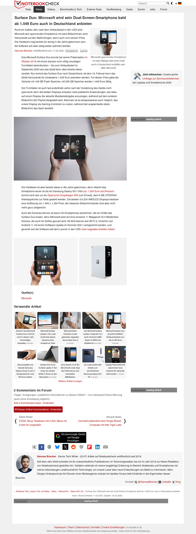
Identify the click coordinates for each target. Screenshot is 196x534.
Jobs (152, 9)
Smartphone (72, 50)
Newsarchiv (63, 491)
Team (71, 527)
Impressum (60, 527)
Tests (28, 9)
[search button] (168, 3)
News (39, 9)
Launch (83, 50)
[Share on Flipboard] (89, 447)
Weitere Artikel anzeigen (70, 381)
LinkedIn (166, 481)
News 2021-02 (77, 491)
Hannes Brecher (23, 50)
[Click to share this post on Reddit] (73, 447)
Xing (177, 481)
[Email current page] (105, 447)
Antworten (48, 403)
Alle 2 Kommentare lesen (27, 403)
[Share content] (34, 447)
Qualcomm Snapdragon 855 (63, 195)
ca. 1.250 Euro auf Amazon (98, 191)
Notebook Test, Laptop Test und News (32, 491)
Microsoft (26, 298)
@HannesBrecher (147, 481)
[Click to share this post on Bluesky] (57, 447)
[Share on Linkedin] (97, 447)
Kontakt (95, 527)
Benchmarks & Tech (71, 9)
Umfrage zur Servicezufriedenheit (161, 78)
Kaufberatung (114, 9)
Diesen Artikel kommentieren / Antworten (39, 409)
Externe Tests (94, 9)
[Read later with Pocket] (81, 447)
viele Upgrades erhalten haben (98, 229)
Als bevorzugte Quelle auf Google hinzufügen (73, 437)
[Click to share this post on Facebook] (41, 447)
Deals (129, 9)
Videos (51, 9)
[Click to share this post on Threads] (49, 447)
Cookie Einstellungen (113, 527)
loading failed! (138, 119)
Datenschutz (82, 527)
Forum (163, 9)
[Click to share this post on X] (65, 447)
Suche (141, 9)
